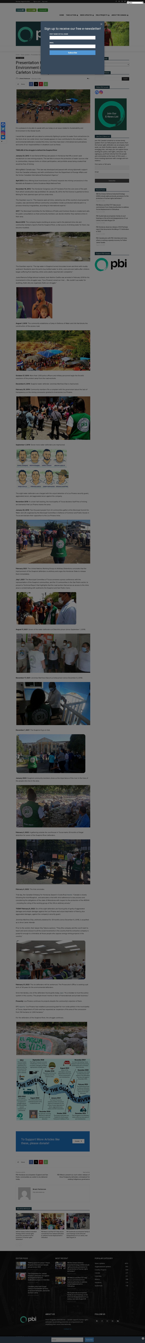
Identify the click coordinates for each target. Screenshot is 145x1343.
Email (52, 43)
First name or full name (59, 34)
